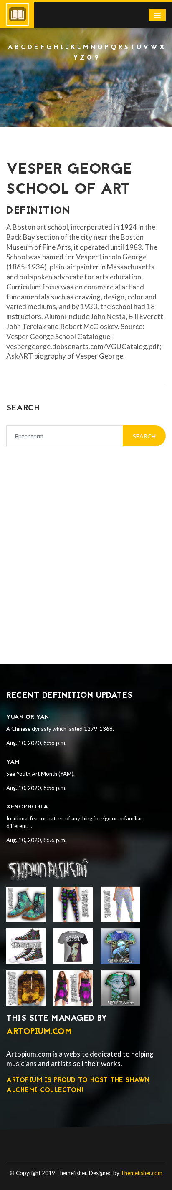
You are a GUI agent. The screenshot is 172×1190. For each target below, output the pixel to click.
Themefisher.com (141, 1173)
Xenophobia (27, 807)
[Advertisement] (86, 85)
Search (144, 436)
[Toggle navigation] (157, 15)
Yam (13, 762)
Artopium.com (39, 1032)
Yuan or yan (27, 717)
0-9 (93, 58)
